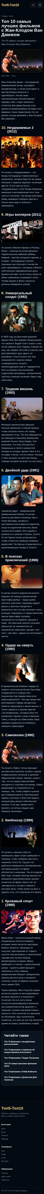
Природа (4, 1139)
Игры (3, 1132)
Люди (3, 1154)
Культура (4, 1161)
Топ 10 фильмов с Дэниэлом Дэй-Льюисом (21, 1078)
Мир (3, 1151)
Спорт (3, 1158)
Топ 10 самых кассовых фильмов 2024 (20, 1064)
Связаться (5, 1180)
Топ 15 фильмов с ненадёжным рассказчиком (19, 1042)
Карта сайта (6, 1176)
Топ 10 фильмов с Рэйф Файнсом (20, 1071)
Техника (4, 1135)
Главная (4, 16)
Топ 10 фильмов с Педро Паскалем (21, 1058)
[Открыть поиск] (33, 5)
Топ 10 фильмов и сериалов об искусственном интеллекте (19, 1050)
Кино (11, 16)
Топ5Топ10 (10, 5)
